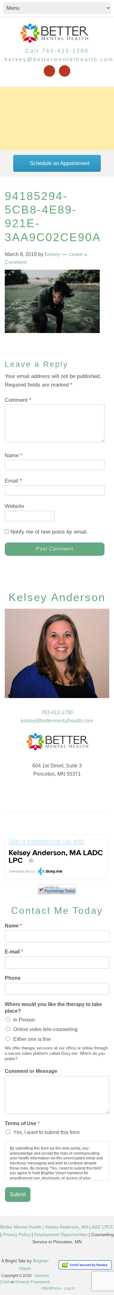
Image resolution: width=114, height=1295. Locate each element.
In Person (24, 1020)
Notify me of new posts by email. (49, 532)
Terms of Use (22, 1123)
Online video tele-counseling (45, 1029)
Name (13, 455)
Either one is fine (32, 1039)
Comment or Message (31, 1071)
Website (14, 506)
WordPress (51, 1288)
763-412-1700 (57, 712)
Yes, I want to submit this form (46, 1132)
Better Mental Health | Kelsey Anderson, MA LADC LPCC (57, 1226)
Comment (18, 400)
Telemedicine (19, 872)
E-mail (14, 951)
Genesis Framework (33, 1282)
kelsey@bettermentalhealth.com (59, 59)
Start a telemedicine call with (46, 841)
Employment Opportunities (60, 1234)
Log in (69, 1288)
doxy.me (54, 871)
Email (13, 481)
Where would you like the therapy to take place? (53, 1008)
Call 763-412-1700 (57, 51)
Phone (13, 978)
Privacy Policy (16, 1234)
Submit (18, 1194)
